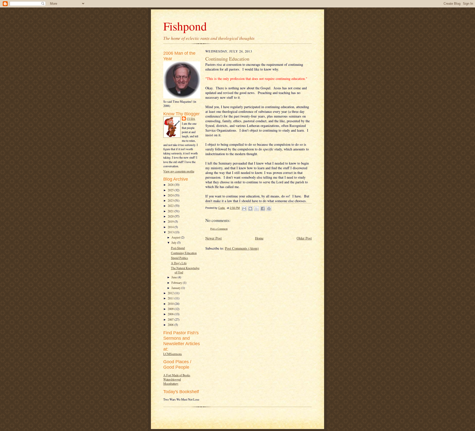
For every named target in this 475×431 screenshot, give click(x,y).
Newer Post (213, 238)
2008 (171, 314)
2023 (171, 200)
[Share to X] (256, 208)
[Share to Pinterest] (268, 208)
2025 (171, 190)
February (177, 283)
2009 (171, 309)
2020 (171, 216)
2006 (171, 325)
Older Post (304, 238)
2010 (171, 304)
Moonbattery (170, 383)
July (174, 242)
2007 (171, 319)
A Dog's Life (179, 263)
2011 (171, 298)
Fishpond (185, 26)
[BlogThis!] (250, 208)
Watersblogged (172, 379)
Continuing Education (184, 253)
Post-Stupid (178, 248)
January (176, 288)
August (176, 237)
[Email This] (244, 208)
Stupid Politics (179, 258)
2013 (171, 232)
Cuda (191, 118)
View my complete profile (178, 171)
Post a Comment (219, 228)
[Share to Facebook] (262, 208)
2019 (171, 221)
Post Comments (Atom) (242, 248)
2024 (171, 195)
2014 (171, 227)
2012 (171, 293)
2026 (171, 185)
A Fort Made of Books (176, 375)
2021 (171, 211)
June (174, 277)
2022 (171, 206)
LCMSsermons (172, 354)
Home (259, 238)
